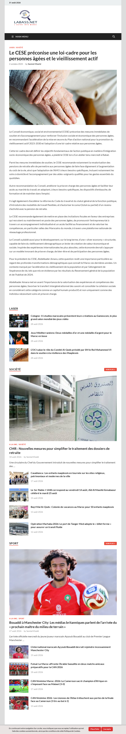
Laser (11, 47)
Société (19, 47)
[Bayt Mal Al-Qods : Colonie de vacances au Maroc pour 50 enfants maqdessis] (18, 507)
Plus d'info (95, 729)
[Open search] (113, 36)
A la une (13, 444)
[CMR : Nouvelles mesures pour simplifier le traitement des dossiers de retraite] (63, 376)
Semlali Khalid (34, 64)
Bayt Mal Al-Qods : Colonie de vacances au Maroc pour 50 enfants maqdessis (72, 506)
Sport (21, 618)
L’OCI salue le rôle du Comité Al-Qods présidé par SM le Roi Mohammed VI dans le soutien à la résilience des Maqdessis (71, 351)
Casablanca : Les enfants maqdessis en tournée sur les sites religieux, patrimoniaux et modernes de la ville (68, 474)
